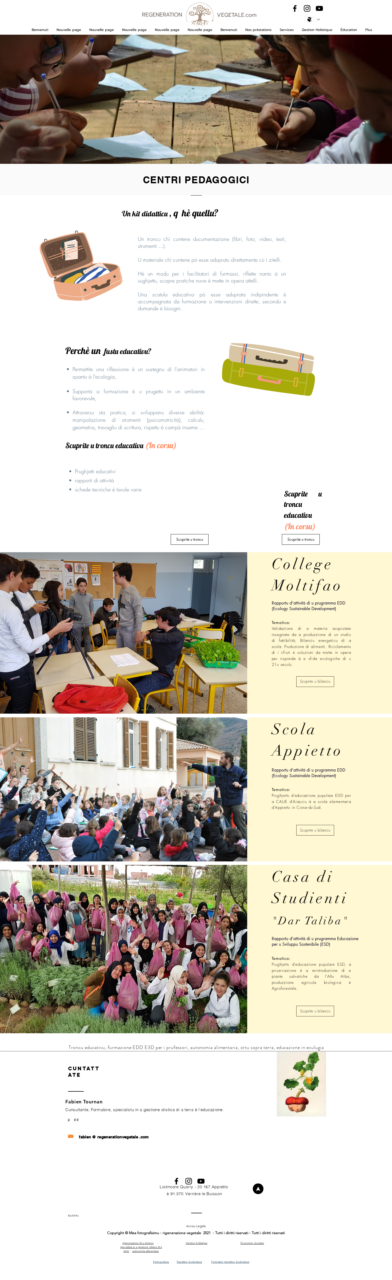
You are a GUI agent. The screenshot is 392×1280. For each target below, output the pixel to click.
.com (144, 1137)
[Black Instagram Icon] (307, 8)
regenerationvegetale (117, 1137)
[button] (258, 29)
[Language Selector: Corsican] (312, 19)
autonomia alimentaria (145, 1251)
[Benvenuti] (258, 1188)
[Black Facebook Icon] (294, 8)
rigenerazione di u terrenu (138, 1243)
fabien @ (87, 1137)
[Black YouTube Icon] (319, 8)
